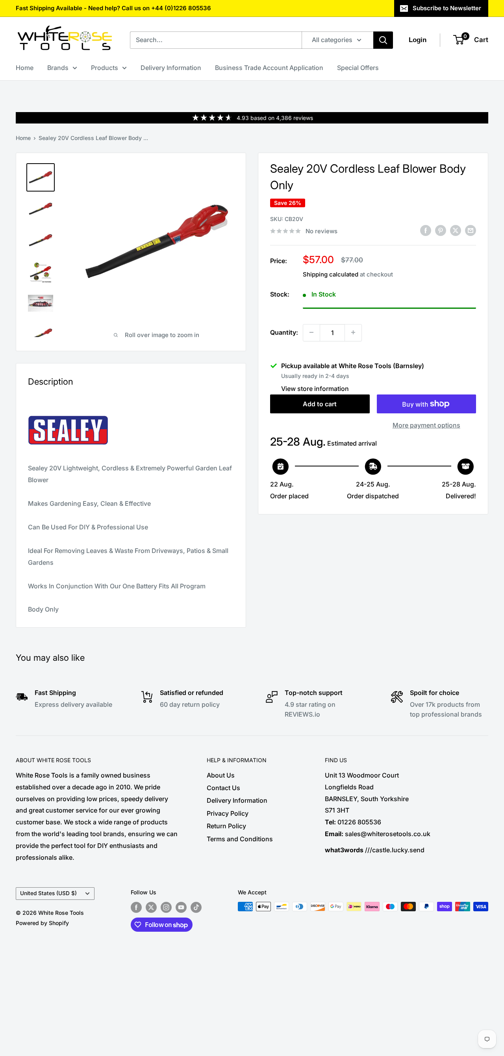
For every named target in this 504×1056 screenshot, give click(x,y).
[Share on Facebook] (425, 230)
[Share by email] (470, 230)
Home (24, 68)
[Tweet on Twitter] (455, 230)
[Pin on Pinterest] (440, 230)
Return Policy (226, 826)
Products (104, 68)
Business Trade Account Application (269, 68)
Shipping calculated (330, 274)
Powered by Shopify (42, 923)
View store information (315, 388)
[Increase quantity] (353, 332)
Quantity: (284, 332)
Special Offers (358, 68)
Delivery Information (171, 68)
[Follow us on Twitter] (151, 907)
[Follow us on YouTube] (181, 907)
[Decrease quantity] (311, 332)
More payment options (426, 425)
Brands (58, 68)
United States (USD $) (48, 893)
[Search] (383, 40)
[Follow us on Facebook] (136, 907)
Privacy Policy (227, 813)
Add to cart (320, 404)
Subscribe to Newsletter (447, 8)
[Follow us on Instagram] (166, 907)
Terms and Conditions (240, 839)
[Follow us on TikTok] (196, 907)
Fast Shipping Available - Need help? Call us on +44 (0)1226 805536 (113, 8)
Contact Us (223, 788)
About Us (221, 775)
